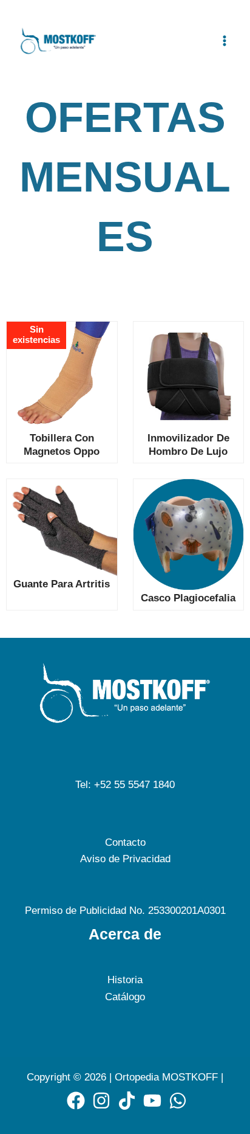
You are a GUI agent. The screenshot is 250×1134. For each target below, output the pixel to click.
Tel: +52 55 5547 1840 (125, 784)
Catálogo (125, 997)
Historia (125, 980)
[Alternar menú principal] (224, 40)
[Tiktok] (127, 1100)
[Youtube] (152, 1100)
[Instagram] (101, 1100)
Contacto (125, 842)
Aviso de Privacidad (125, 859)
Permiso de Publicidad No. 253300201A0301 (125, 910)
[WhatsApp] (178, 1100)
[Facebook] (76, 1100)
